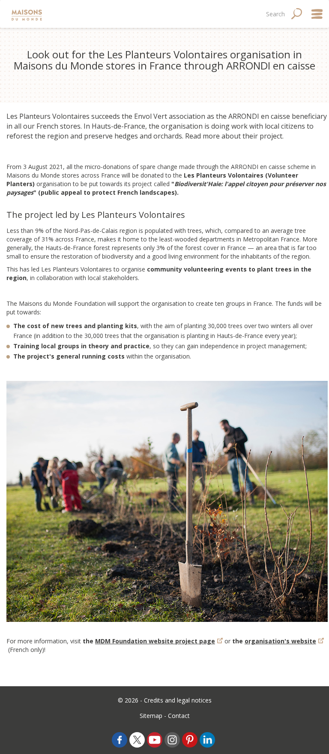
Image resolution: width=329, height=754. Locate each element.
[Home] (27, 14)
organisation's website (280, 641)
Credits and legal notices (178, 700)
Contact (179, 716)
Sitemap (151, 716)
